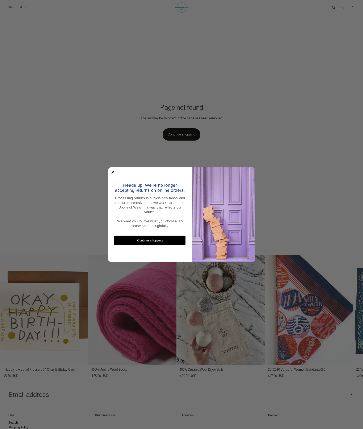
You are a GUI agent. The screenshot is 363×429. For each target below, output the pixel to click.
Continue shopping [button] (150, 240)
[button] (112, 172)
